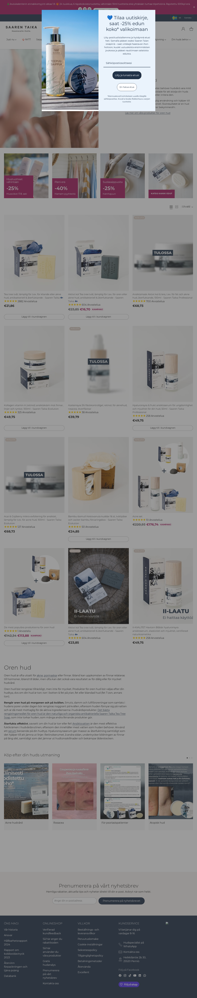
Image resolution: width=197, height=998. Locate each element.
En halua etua (127, 87)
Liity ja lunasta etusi (127, 75)
